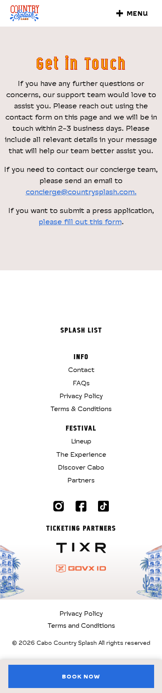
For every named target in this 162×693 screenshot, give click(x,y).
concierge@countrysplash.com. (81, 191)
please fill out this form (80, 221)
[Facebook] (81, 506)
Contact (81, 369)
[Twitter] (103, 506)
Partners (81, 480)
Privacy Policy (81, 395)
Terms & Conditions (81, 408)
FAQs (81, 382)
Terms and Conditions (81, 625)
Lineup (81, 441)
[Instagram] (58, 506)
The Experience (81, 454)
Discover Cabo (81, 467)
